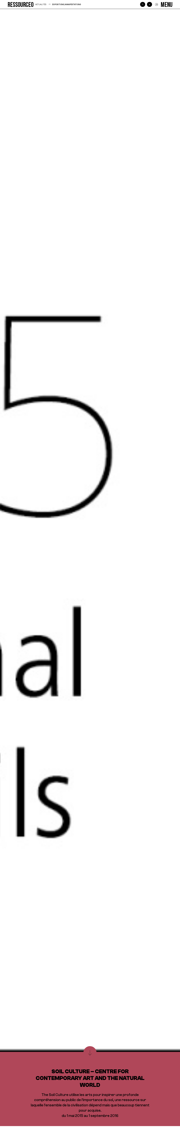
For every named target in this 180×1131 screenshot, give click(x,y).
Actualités (40, 4)
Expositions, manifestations (66, 4)
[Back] (149, 4)
